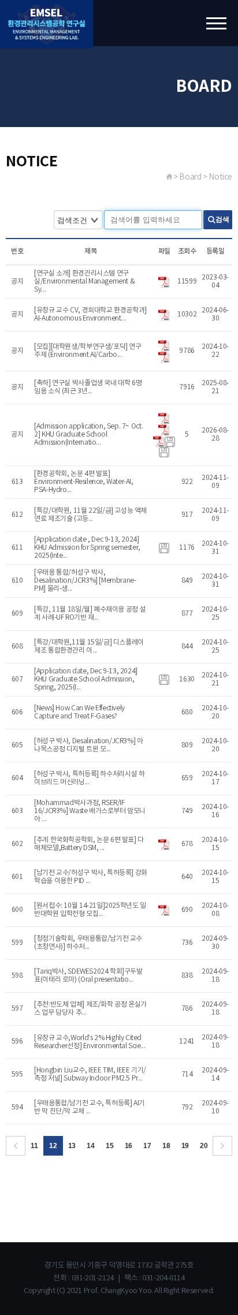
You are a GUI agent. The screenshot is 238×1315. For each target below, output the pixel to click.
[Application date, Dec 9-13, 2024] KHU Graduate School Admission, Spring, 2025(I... (85, 679)
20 (203, 1146)
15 (109, 1146)
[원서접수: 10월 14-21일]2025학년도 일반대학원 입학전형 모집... (90, 910)
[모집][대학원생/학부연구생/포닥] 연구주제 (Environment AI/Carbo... (87, 351)
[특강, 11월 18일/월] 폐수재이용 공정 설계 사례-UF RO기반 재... (90, 613)
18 (166, 1146)
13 (72, 1146)
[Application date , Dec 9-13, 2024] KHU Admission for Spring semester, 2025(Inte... (87, 548)
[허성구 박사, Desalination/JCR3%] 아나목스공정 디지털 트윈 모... (88, 745)
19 (185, 1146)
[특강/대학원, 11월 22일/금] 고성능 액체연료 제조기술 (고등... (90, 515)
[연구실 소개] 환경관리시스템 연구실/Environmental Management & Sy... (84, 281)
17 (147, 1146)
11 (34, 1146)
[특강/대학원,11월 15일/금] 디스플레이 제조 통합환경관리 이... (89, 646)
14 (90, 1146)
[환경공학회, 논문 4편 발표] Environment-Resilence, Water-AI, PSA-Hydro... (83, 482)
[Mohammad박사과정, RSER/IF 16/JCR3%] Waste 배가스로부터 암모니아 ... (90, 811)
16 (128, 1146)
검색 (222, 219)
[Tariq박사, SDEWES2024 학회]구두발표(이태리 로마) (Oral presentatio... (88, 976)
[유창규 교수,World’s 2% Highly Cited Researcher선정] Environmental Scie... (89, 1042)
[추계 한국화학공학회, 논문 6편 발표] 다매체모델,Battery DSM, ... (89, 844)
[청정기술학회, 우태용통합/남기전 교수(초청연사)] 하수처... (88, 943)
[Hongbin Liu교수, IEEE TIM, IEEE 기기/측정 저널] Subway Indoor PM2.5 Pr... (90, 1074)
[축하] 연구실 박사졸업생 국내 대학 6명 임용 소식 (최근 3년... (88, 387)
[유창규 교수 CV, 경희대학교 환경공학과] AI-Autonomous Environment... (90, 314)
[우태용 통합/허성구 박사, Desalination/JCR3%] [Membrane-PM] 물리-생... (85, 581)
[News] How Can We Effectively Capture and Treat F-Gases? (79, 712)
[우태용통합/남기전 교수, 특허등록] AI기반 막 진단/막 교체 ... (89, 1107)
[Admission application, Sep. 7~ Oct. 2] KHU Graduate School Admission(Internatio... (88, 434)
